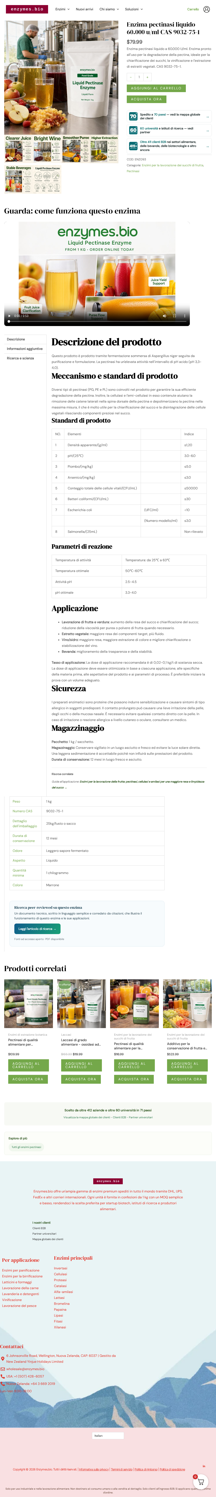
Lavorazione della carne (20, 1288)
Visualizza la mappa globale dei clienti (86, 1117)
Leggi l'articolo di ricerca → (37, 929)
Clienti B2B (119, 1117)
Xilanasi (60, 1327)
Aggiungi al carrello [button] (26, 1065)
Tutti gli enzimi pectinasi (26, 1147)
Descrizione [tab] (16, 339)
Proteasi (60, 1280)
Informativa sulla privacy (94, 1469)
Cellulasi (60, 1274)
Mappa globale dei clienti (47, 1239)
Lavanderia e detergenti (20, 1294)
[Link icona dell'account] (206, 9)
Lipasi (58, 1315)
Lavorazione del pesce (19, 1306)
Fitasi (58, 1321)
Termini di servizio (121, 1469)
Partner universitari (141, 1117)
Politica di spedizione (172, 1469)
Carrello (193, 9)
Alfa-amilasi (63, 1292)
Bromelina (62, 1303)
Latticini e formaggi (17, 1282)
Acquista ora (146, 99)
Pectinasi (133, 171)
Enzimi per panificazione (20, 1270)
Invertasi (60, 1268)
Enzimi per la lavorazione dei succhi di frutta (172, 165)
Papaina (60, 1309)
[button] (67, 9)
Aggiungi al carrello (156, 88)
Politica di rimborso (146, 1469)
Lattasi (59, 1298)
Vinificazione (12, 1300)
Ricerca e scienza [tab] (20, 358)
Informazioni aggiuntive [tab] (25, 348)
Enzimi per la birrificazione (22, 1276)
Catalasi (60, 1286)
